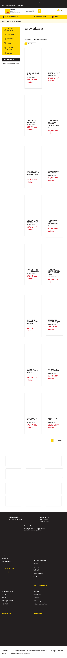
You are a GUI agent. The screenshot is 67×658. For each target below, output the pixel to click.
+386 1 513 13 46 (10, 569)
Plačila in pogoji (38, 601)
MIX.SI (4, 598)
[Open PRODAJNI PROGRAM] (18, 17)
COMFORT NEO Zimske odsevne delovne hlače (33, 173)
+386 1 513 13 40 (27, 2)
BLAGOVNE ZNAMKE (40, 17)
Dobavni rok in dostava (40, 604)
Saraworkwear (31, 77)
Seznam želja (37, 594)
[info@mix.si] (3, 572)
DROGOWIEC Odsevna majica (54, 321)
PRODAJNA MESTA (11, 6)
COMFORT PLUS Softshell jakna (33, 270)
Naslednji (33, 44)
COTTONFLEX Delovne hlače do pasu (32, 322)
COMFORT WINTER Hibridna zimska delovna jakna (54, 272)
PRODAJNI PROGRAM (40, 560)
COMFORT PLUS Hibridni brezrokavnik (53, 222)
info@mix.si (8, 572)
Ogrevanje (37, 567)
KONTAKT (20, 6)
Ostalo (35, 576)
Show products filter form (11, 63)
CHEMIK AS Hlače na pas (33, 74)
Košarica (36, 598)
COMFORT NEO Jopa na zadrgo (33, 121)
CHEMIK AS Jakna (54, 73)
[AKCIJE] (53, 17)
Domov (4, 21)
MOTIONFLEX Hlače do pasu (53, 370)
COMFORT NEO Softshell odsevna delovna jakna (53, 123)
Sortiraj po (28, 39)
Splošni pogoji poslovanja (55, 651)
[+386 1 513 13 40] (21, 2)
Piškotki (12, 653)
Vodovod (36, 570)
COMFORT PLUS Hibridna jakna (32, 221)
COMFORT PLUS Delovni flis (53, 172)
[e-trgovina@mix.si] (36, 2)
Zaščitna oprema (38, 573)
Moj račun (36, 591)
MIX (3, 6)
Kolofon (4, 653)
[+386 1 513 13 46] (3, 569)
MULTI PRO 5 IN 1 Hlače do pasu (32, 419)
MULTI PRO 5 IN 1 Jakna (53, 419)
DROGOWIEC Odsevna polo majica (32, 371)
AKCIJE (56, 17)
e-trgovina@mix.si (42, 2)
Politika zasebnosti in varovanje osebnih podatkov (30, 651)
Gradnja (36, 564)
